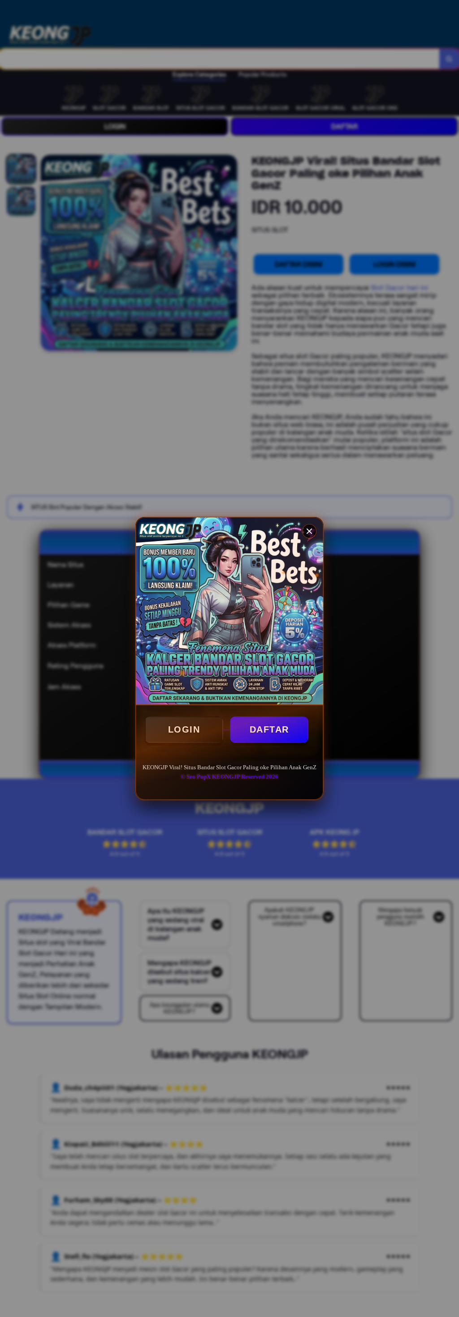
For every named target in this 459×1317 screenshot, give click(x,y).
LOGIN (184, 729)
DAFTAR (269, 729)
